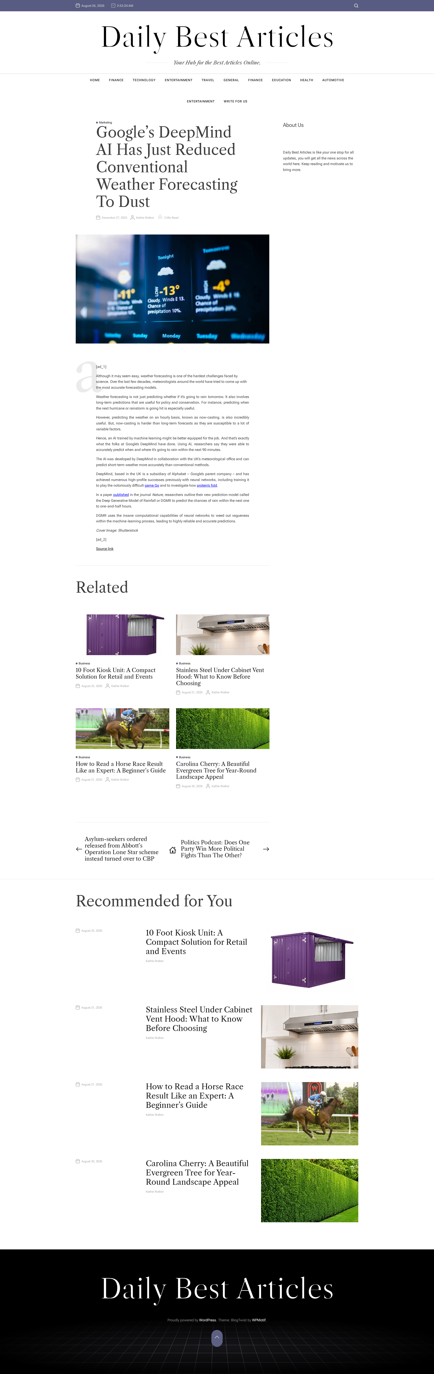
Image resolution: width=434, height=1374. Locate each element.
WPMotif (259, 1320)
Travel (208, 80)
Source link (104, 549)
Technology (144, 80)
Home (95, 80)
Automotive (333, 80)
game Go (152, 485)
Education (281, 80)
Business (84, 663)
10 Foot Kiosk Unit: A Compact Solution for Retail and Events (116, 673)
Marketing (105, 122)
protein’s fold (207, 485)
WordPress (207, 1320)
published (121, 495)
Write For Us (235, 101)
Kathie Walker (145, 217)
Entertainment (179, 80)
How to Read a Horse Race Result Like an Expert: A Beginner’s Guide (121, 767)
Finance (116, 80)
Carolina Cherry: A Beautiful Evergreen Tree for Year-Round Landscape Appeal (216, 770)
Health (306, 80)
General (231, 80)
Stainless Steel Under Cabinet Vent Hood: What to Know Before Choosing (220, 677)
